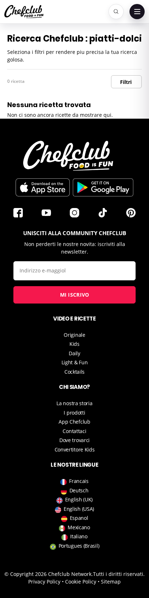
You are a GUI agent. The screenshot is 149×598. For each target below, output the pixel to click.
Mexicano (79, 527)
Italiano (79, 536)
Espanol (79, 517)
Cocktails (74, 371)
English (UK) (79, 499)
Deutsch (79, 490)
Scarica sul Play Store (103, 187)
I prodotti (74, 412)
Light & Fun (74, 362)
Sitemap (111, 581)
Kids (74, 343)
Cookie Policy (80, 581)
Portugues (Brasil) (79, 545)
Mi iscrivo (74, 294)
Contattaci (74, 431)
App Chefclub (74, 421)
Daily (74, 353)
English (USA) (79, 508)
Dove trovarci (74, 440)
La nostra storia (74, 403)
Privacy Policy (44, 581)
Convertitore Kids (75, 449)
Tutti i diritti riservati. (119, 574)
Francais (79, 481)
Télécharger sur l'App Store (43, 187)
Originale (74, 334)
